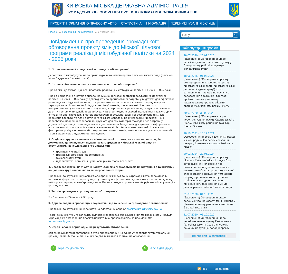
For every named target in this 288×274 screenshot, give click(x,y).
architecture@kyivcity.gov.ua (144, 208)
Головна (53, 32)
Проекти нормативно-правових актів (83, 23)
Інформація (156, 23)
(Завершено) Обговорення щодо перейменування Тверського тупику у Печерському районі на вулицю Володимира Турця (208, 63)
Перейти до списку (70, 248)
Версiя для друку (161, 248)
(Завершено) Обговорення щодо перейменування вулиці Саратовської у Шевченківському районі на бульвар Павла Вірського (209, 121)
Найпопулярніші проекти (200, 48)
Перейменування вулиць (192, 23)
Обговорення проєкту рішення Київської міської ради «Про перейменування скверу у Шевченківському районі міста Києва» (209, 141)
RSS (204, 268)
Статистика (131, 23)
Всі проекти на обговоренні (209, 235)
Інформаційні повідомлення (77, 32)
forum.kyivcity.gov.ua (61, 221)
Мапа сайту (222, 268)
